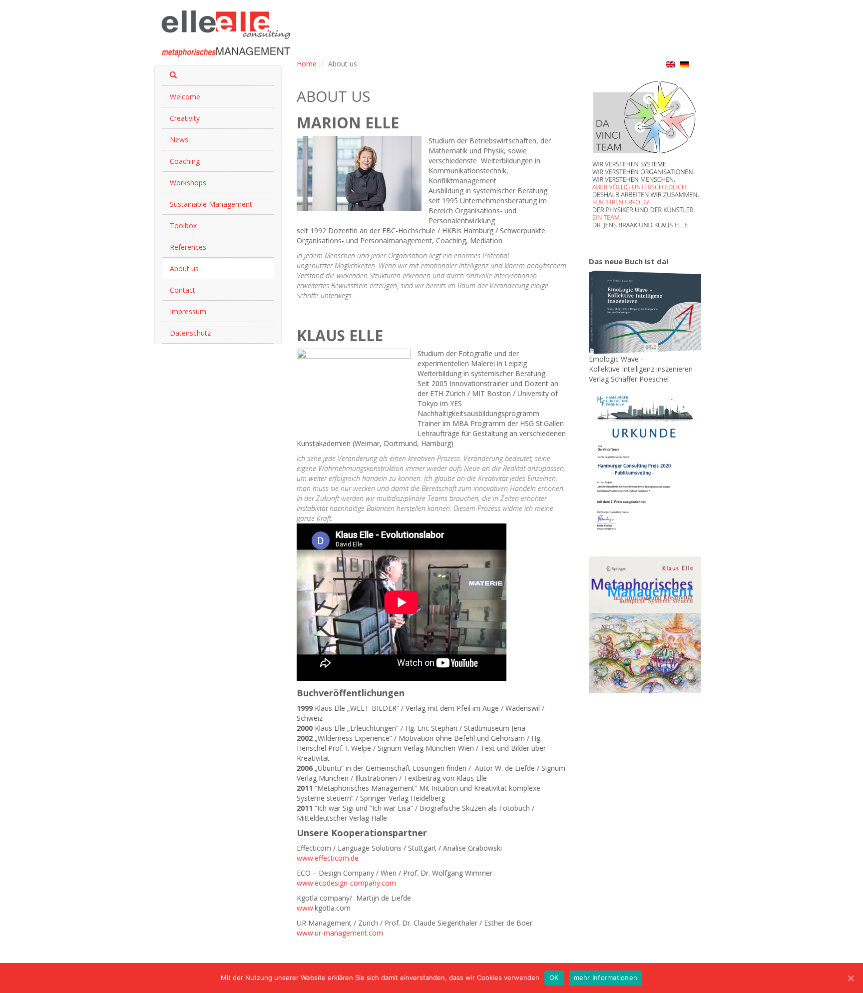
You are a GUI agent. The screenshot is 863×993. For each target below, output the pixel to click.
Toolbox (183, 225)
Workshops (188, 182)
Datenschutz (190, 333)
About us (184, 268)
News (179, 139)
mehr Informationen (606, 978)
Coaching (185, 161)
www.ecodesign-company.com (346, 883)
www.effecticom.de (328, 858)
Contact (182, 290)
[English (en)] (670, 64)
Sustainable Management (211, 204)
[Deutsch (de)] (684, 64)
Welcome (185, 96)
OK (554, 978)
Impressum (188, 311)
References (188, 247)
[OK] (851, 978)
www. (306, 908)
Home (307, 63)
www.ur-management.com (340, 933)
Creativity (185, 118)
